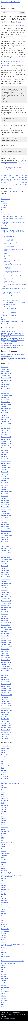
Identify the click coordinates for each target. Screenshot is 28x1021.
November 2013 (6, 555)
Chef (2, 785)
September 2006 (6, 710)
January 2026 (5, 375)
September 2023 (6, 408)
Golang (3, 849)
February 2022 (6, 437)
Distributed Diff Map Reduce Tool (14, 218)
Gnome (3, 846)
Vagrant (3, 985)
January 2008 (5, 686)
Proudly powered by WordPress (12, 1012)
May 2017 (4, 487)
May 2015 (4, 522)
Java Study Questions (9, 246)
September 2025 (6, 380)
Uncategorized (6, 983)
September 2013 (6, 559)
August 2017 (5, 480)
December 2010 (6, 627)
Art (2, 317)
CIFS (2, 794)
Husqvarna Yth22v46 (9, 315)
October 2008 (5, 666)
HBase (3, 857)
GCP (2, 835)
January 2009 (5, 660)
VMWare (3, 993)
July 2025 (4, 382)
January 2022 (5, 439)
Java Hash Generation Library (12, 216)
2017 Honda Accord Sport (11, 300)
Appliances (5, 757)
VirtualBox (5, 991)
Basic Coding (7, 243)
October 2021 (5, 445)
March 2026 (5, 371)
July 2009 (4, 651)
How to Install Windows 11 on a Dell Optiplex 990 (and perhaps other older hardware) (12, 340)
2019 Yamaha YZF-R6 (9, 313)
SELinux (3, 952)
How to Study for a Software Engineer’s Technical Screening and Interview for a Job (13, 232)
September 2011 (6, 607)
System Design (7, 263)
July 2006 (4, 714)
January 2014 (5, 550)
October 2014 (5, 533)
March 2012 (5, 594)
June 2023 (4, 413)
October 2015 (5, 513)
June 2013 (4, 566)
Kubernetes (5, 889)
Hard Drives (5, 853)
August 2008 (5, 671)
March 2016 (5, 502)
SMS (2, 954)
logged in (13, 191)
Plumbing (4, 924)
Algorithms (7, 237)
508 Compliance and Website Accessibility (12, 293)
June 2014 (4, 542)
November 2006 (6, 706)
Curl (2, 803)
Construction (5, 800)
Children (4, 787)
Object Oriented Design (10, 256)
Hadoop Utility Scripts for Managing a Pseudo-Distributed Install (13, 222)
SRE (2, 972)
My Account (5, 203)
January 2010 (5, 638)
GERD (2, 838)
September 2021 (6, 448)
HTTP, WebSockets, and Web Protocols (13, 264)
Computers (10, 167)
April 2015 (5, 524)
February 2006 (6, 723)
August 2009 (5, 649)
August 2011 (5, 609)
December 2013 (6, 553)
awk (2, 761)
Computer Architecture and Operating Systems (13, 250)
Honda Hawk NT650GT (9, 309)
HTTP (2, 866)
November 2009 (6, 642)
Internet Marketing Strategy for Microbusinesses (12, 875)
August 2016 (5, 494)
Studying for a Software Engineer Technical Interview (13, 235)
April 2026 (5, 369)
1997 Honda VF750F (8, 306)
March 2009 (5, 655)
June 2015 (4, 520)
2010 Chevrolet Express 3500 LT (13, 302)
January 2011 (5, 625)
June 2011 (4, 614)
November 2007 (6, 690)
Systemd (3, 974)
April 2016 (5, 500)
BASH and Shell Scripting (10, 242)
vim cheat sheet (6, 343)
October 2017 (5, 478)
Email (3, 829)
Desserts (4, 811)
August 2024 (5, 397)
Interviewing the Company (10, 282)
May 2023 (4, 415)
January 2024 (5, 402)
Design (3, 809)
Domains (3, 820)
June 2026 (4, 367)
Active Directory (7, 746)
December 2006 (6, 703)
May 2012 (4, 590)
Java (20, 167)
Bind (2, 774)
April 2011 (5, 618)
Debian (3, 807)
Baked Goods (5, 766)
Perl (2, 920)
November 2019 (6, 465)
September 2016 (6, 491)
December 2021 (6, 441)
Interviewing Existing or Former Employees (15, 284)
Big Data (4, 770)
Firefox (3, 833)
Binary (5, 247)
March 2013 (5, 572)
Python (3, 933)
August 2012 (5, 585)
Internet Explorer (7, 873)
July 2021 (4, 450)
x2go (2, 1002)
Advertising (5, 748)
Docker (3, 818)
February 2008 (6, 684)
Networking (7, 255)
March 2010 (5, 636)
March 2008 (5, 682)
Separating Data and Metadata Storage (13, 271)
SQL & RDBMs (7, 261)
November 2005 (6, 727)
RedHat (3, 940)
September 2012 (6, 583)
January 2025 (5, 389)
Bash (2, 768)
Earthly (3, 822)
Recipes (3, 937)
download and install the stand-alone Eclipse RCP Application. (12, 63)
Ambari (3, 750)
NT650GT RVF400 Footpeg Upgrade (12, 311)
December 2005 (6, 725)
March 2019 (5, 474)
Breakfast (4, 779)
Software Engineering (8, 963)
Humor (3, 868)
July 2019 (4, 469)
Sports (3, 967)
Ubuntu (3, 980)
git (2, 840)
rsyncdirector (7, 214)
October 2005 (5, 730)
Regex (5, 258)
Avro (2, 759)
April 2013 (5, 570)
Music (3, 319)
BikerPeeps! (5, 226)
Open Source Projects (8, 212)
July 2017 (4, 483)
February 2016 (6, 504)
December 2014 (6, 531)
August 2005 (5, 734)
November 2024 (6, 391)
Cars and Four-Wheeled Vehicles (12, 783)
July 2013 (4, 563)
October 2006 (5, 708)
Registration (5, 199)
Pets (2, 922)
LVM (2, 896)
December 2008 (6, 662)
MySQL (3, 911)
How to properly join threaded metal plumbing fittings (12, 346)
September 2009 (6, 647)
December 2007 (6, 688)
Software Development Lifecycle (12, 961)
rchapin (22, 25)
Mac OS (3, 898)
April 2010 (5, 633)
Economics (4, 827)
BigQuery (4, 772)
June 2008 (4, 675)
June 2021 (4, 452)
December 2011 (6, 601)
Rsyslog (3, 942)
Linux (5, 253)
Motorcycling (5, 907)
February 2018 (6, 476)
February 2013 (6, 574)
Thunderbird (5, 978)
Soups (3, 965)
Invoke (3, 878)
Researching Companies (9, 281)
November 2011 (6, 603)
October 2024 (5, 393)
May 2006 (4, 716)
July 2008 (4, 673)
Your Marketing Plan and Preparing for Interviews (14, 279)
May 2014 (4, 544)
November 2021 (6, 443)
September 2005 (6, 732)
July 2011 (4, 612)
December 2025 (6, 378)
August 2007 (5, 697)
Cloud (3, 796)
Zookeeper (4, 1007)
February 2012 (6, 596)
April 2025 (5, 384)
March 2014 (5, 546)
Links (4, 286)
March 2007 (5, 699)
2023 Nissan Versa (8, 298)
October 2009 (5, 644)
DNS (2, 816)
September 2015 (6, 515)
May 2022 (4, 435)
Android (3, 752)
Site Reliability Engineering (11, 272)
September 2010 (6, 629)
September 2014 (6, 535)
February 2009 (6, 657)
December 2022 (6, 424)
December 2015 (6, 509)
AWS (2, 763)
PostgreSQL (5, 929)
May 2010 (4, 631)
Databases (4, 805)
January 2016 (5, 507)
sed (2, 950)
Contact (3, 207)
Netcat (3, 913)
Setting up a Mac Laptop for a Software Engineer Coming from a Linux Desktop (12, 335)
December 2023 (6, 404)
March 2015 (5, 526)
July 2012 (4, 587)
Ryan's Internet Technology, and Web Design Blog (12, 945)
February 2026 (6, 373)
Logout (4, 205)
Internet (4, 870)
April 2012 (5, 592)
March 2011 (5, 620)
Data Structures (8, 252)
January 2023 (5, 421)
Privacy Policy (6, 324)
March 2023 (5, 417)
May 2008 (4, 677)
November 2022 (6, 426)
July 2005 (4, 736)
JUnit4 (3, 885)
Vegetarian (5, 987)
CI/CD (3, 792)
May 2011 (4, 616)
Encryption (5, 831)
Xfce (2, 1004)
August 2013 (5, 561)
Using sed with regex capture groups (12, 355)
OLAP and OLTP (8, 268)
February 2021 (6, 461)
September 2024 (6, 395)
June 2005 (4, 738)
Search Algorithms (9, 240)
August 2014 (5, 537)
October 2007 (5, 692)
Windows (3, 998)
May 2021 (4, 454)
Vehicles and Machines (9, 296)
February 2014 (6, 548)
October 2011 (5, 605)
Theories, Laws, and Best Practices (13, 274)
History (3, 862)
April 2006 (5, 719)
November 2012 (6, 581)
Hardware (4, 855)
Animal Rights (6, 755)
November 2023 (6, 406)
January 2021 (5, 463)
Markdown (4, 900)
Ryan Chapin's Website (10, 2)
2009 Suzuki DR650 (8, 304)
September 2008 (6, 668)
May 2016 (4, 498)
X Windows (4, 1000)
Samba (3, 948)
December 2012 (6, 579)
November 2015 (6, 511)
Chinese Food (5, 790)
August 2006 (5, 712)
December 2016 (6, 489)
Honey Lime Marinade (8, 331)
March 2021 (5, 459)
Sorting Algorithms (9, 239)
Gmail (3, 844)
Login (3, 201)
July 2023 (4, 410)
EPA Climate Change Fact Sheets (12, 321)
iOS (2, 881)
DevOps (3, 814)
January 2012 (5, 598)
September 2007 (6, 695)
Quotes (3, 935)
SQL (2, 969)
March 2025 (5, 386)
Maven (3, 905)
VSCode (3, 996)
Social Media (5, 956)
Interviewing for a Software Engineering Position (15, 276)
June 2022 (4, 432)
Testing (3, 976)
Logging (3, 894)
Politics (4, 927)
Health (3, 859)
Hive (2, 864)
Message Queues (8, 267)
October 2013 (5, 557)
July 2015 (4, 518)
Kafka (3, 887)
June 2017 (4, 485)
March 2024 (5, 400)
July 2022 (4, 430)
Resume (3, 210)
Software (11, 169)
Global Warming (6, 842)
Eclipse (16, 167)
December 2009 (6, 640)
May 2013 (4, 568)
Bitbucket (4, 776)
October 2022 (5, 428)
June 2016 (4, 496)
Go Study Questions (9, 245)
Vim (2, 989)
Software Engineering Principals (12, 260)
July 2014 (4, 539)
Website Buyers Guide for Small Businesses (13, 289)
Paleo (3, 918)
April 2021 (5, 456)
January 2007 (5, 701)
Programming (4, 169)
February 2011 (6, 622)
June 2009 (4, 653)
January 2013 (5, 577)
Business (4, 781)
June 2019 (4, 472)
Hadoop (3, 851)
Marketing (4, 902)
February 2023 (6, 419)
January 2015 (5, 529)
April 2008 (5, 679)
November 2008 (6, 664)
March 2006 (5, 721)
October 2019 (5, 467)
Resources (4, 228)
